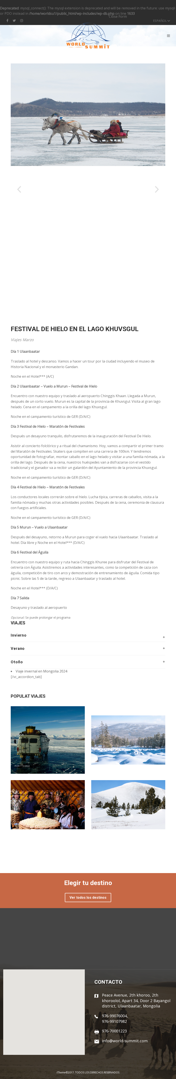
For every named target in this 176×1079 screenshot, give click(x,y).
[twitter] (14, 20)
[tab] (88, 637)
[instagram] (21, 20)
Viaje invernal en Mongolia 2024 (41, 671)
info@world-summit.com (125, 1040)
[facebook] (8, 20)
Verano (18, 648)
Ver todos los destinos (88, 897)
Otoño (17, 662)
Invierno (19, 635)
